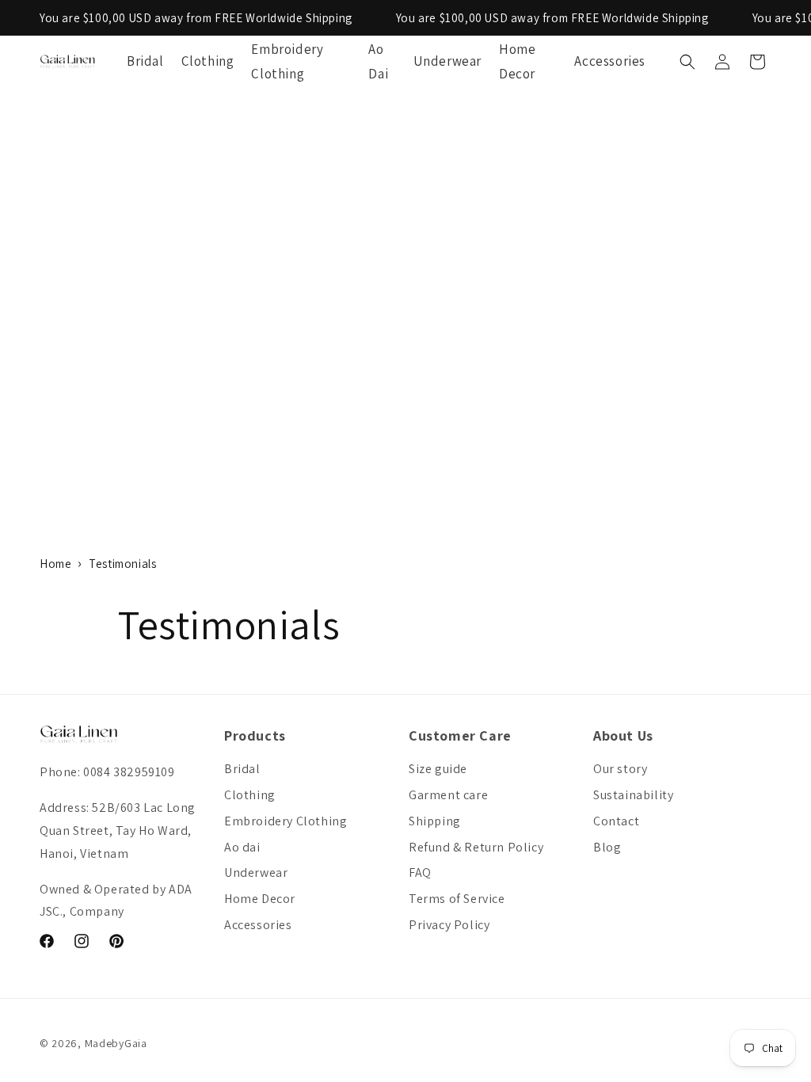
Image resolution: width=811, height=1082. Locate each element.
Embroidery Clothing (285, 821)
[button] (687, 61)
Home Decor (259, 898)
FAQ (420, 872)
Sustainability (633, 795)
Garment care (448, 795)
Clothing (250, 795)
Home (55, 563)
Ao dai (242, 847)
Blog (607, 847)
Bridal (242, 768)
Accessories (258, 924)
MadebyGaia (116, 1043)
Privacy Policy (449, 924)
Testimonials (122, 563)
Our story (620, 768)
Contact (616, 821)
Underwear (255, 872)
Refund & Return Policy (476, 847)
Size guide (438, 768)
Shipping (435, 821)
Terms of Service (457, 898)
